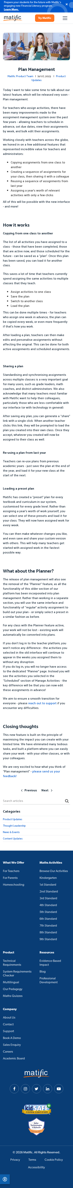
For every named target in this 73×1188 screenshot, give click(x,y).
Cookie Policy (54, 1160)
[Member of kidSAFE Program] (36, 1109)
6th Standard (48, 919)
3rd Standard (48, 898)
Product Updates (12, 819)
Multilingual (11, 982)
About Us (9, 1017)
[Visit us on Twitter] (36, 1088)
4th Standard (48, 905)
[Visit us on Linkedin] (47, 1088)
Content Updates (13, 839)
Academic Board (14, 1058)
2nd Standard (49, 891)
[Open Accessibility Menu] (5, 1179)
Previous (31, 790)
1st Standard (48, 884)
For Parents (10, 878)
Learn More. (11, 9)
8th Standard (48, 932)
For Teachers (11, 871)
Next (44, 790)
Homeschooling (13, 884)
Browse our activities (54, 871)
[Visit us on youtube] (58, 1088)
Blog (43, 971)
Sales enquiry (12, 1045)
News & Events (11, 832)
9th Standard (48, 939)
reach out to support (42, 703)
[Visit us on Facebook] (14, 1088)
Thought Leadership (14, 826)
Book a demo (12, 1038)
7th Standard (48, 925)
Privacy (15, 1160)
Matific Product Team (20, 76)
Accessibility (36, 1167)
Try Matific (44, 18)
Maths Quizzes (13, 996)
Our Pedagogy (12, 989)
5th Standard (48, 912)
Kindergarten (48, 878)
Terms (32, 1160)
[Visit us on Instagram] (25, 1088)
